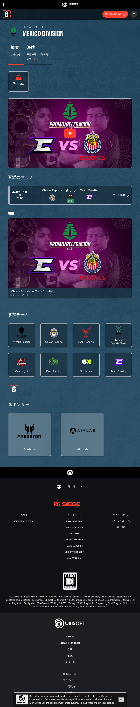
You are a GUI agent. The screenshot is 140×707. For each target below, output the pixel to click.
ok (121, 699)
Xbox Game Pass (74, 521)
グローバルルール (120, 521)
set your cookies (106, 703)
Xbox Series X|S (74, 527)
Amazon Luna (74, 558)
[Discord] (70, 472)
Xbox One (74, 533)
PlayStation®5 (74, 539)
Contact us (70, 674)
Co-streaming (113, 14)
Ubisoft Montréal (23, 521)
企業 (70, 649)
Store (70, 636)
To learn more (87, 703)
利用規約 (70, 686)
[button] (70, 195)
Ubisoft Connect (70, 643)
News (70, 656)
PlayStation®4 (74, 546)
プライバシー (70, 680)
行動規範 (120, 527)
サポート (70, 662)
